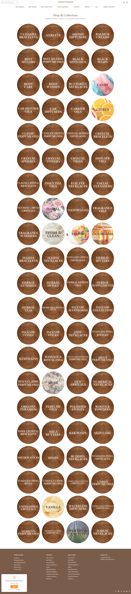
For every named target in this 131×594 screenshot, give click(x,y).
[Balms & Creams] (102, 35)
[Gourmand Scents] (102, 233)
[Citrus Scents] (102, 109)
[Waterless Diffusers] (78, 507)
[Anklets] (53, 35)
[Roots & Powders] (102, 407)
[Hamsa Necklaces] (53, 258)
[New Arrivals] (78, 382)
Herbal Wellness (108, 7)
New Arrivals (20, 7)
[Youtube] (126, 591)
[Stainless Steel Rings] (28, 482)
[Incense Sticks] (53, 333)
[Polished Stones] (78, 407)
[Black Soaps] (102, 60)
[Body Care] (28, 84)
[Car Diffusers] (53, 109)
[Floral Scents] (53, 209)
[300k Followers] (118, 591)
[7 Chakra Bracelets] (28, 35)
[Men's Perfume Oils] (102, 358)
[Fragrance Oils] (102, 209)
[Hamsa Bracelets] (28, 258)
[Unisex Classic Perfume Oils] (53, 482)
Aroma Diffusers (50, 562)
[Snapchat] (124, 591)
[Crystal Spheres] (28, 159)
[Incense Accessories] (78, 308)
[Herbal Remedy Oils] (78, 283)
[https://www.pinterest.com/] (115, 591)
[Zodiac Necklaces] (102, 531)
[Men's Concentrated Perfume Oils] (78, 358)
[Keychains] (28, 358)
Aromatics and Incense (52, 574)
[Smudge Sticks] (28, 457)
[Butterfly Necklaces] (78, 84)
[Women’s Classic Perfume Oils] (53, 531)
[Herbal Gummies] (28, 283)
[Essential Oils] (53, 184)
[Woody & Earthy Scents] (78, 531)
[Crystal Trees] (78, 159)
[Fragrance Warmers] (28, 233)
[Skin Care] (102, 432)
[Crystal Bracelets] (102, 134)
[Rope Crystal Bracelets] (28, 432)
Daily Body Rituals (50, 569)
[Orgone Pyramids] (28, 407)
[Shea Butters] (53, 432)
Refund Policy (17, 567)
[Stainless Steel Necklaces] (102, 457)
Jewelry (87, 7)
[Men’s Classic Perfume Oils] (28, 382)
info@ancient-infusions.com (107, 559)
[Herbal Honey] (53, 283)
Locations (16, 558)
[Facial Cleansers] (102, 184)
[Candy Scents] (102, 84)
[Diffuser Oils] (102, 159)
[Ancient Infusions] (65, 2)
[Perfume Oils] (53, 407)
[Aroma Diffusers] (78, 35)
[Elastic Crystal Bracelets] (28, 184)
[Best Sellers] (28, 60)
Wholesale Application (20, 562)
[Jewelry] (102, 333)
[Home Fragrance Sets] (53, 308)
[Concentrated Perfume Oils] (53, 134)
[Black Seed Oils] (78, 60)
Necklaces (49, 579)
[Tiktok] (129, 591)
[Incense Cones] (28, 333)
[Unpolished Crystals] (28, 507)
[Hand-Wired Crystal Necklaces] (78, 258)
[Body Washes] (53, 84)
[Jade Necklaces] (78, 333)
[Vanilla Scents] (53, 507)
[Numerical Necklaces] (102, 382)
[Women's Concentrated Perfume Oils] (102, 507)
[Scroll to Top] (128, 586)
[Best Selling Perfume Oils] (53, 60)
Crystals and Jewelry (51, 576)
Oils (96, 7)
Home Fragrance (62, 7)
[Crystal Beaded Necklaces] (78, 134)
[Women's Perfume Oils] (28, 531)
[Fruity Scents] (78, 233)
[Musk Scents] (53, 382)
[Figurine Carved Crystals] (28, 209)
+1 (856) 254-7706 (105, 557)
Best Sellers (32, 7)
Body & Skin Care (46, 7)
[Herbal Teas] (28, 308)
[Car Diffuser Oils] (28, 109)
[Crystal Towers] (53, 159)
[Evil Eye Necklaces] (78, 184)
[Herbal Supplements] (102, 283)
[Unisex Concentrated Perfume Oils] (78, 482)
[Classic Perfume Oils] (28, 134)
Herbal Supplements (51, 565)
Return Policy (17, 565)
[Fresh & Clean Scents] (53, 233)
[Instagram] (121, 591)
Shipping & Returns (19, 560)
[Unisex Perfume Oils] (102, 482)
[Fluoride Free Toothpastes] (78, 209)
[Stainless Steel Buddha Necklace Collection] (78, 457)
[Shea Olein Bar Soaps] (78, 432)
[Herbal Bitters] (102, 258)
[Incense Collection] (102, 308)
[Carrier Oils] (78, 109)
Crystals (76, 7)
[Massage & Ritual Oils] (53, 358)
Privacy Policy (17, 569)
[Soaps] (53, 457)
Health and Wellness (51, 572)
